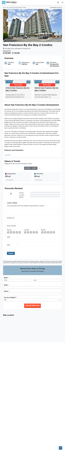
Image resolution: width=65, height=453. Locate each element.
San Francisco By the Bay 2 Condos (18, 7)
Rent (34, 168)
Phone (6, 291)
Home (4, 7)
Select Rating (11, 225)
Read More (8, 155)
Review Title (10, 218)
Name (8, 237)
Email (8, 245)
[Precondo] (9, 3)
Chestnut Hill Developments (54, 65)
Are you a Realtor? (10, 297)
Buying (27, 168)
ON (7, 7)
